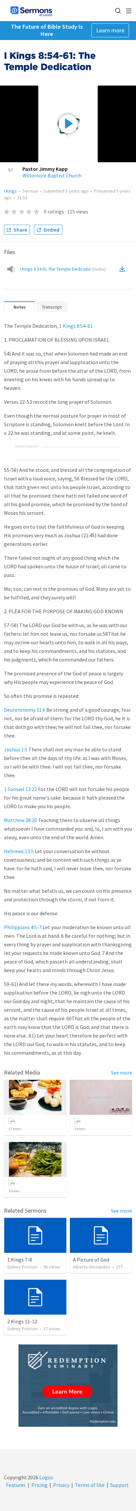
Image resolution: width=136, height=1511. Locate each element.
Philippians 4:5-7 (23, 927)
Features (16, 1485)
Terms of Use (90, 1485)
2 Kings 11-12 (22, 1321)
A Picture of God (91, 1259)
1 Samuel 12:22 (20, 789)
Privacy (61, 1485)
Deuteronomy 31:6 (24, 709)
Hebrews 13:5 (19, 851)
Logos (45, 1477)
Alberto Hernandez (91, 1267)
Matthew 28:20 (20, 820)
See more (121, 1072)
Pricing (39, 1485)
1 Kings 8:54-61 (76, 325)
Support (119, 1485)
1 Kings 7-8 (19, 1259)
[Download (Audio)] (123, 269)
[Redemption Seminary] (68, 1385)
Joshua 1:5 (15, 749)
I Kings (10, 191)
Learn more (110, 30)
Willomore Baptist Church (52, 175)
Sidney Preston (22, 1267)
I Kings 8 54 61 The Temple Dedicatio (63, 269)
